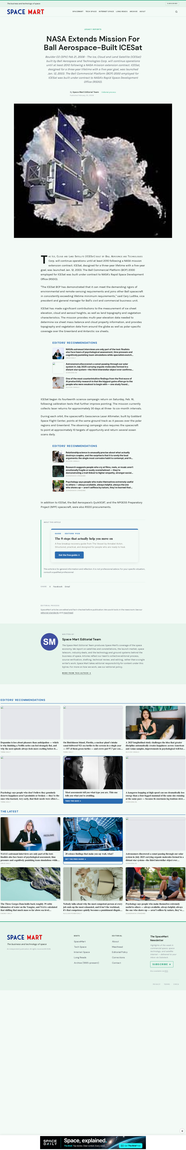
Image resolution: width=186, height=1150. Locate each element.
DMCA (176, 984)
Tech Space (91, 11)
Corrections (118, 957)
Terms (167, 984)
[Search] (176, 11)
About (142, 11)
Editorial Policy (120, 952)
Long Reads (121, 11)
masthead (68, 613)
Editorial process (109, 92)
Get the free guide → (69, 555)
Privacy (157, 984)
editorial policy (114, 666)
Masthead (117, 946)
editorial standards (50, 613)
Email (67, 587)
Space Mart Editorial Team (86, 92)
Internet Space (106, 11)
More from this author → (76, 673)
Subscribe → (161, 964)
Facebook (57, 587)
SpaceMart (78, 11)
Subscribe (172, 3)
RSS (166, 971)
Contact (116, 962)
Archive (133, 11)
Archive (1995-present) (86, 962)
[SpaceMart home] (25, 12)
